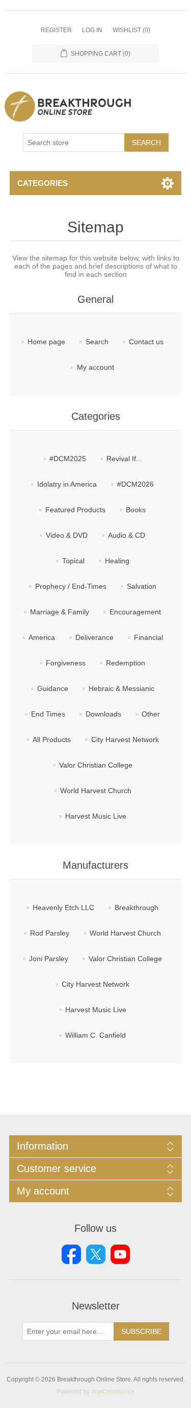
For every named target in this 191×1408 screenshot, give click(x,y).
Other (151, 714)
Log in (92, 30)
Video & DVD (67, 535)
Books (136, 510)
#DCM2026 (135, 484)
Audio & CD (126, 535)
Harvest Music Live (95, 816)
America (42, 637)
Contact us (146, 342)
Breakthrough (136, 907)
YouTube (120, 1254)
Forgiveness (66, 663)
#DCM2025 (67, 459)
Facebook (71, 1254)
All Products (52, 739)
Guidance (52, 688)
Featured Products (75, 510)
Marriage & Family (59, 612)
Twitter (95, 1254)
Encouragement (135, 612)
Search (146, 142)
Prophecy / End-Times (70, 586)
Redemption (125, 663)
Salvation (141, 586)
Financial (148, 637)
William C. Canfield (95, 1035)
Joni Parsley (48, 958)
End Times (48, 714)
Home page (46, 342)
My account (95, 367)
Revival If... (124, 459)
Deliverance (94, 637)
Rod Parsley (49, 933)
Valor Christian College (95, 765)
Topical (73, 561)
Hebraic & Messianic (121, 688)
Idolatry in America (67, 484)
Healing (117, 561)
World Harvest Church (95, 790)
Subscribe (141, 1331)
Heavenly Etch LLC (63, 907)
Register (56, 30)
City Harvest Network (125, 739)
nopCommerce (112, 1391)
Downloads (103, 714)
